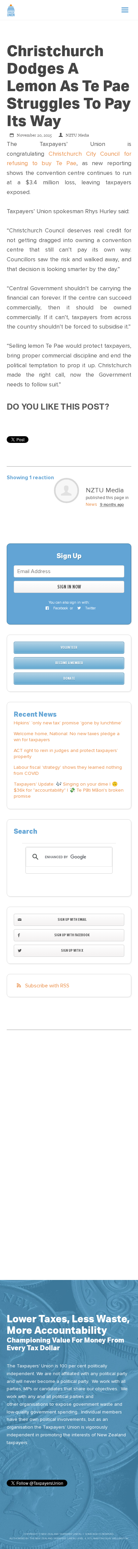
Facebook (60, 608)
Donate (69, 678)
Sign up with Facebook (72, 935)
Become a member (69, 663)
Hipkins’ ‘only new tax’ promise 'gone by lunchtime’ (68, 723)
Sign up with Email (72, 919)
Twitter (90, 608)
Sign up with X (72, 950)
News (91, 504)
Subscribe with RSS (47, 985)
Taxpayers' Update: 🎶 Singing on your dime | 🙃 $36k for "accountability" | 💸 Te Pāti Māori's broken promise (69, 790)
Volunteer (69, 647)
